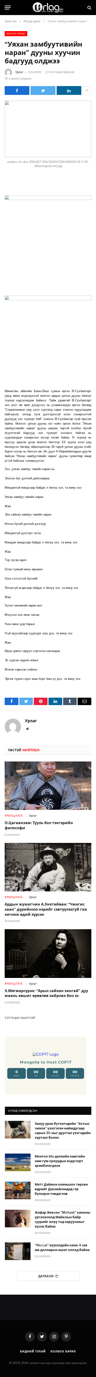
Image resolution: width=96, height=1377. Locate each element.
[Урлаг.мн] (48, 7)
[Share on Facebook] (17, 90)
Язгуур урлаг (16, 33)
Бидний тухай (33, 1351)
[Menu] (8, 7)
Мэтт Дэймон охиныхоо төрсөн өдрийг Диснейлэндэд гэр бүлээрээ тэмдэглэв (61, 1189)
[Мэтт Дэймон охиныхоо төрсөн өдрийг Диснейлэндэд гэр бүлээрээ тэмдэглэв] (18, 1190)
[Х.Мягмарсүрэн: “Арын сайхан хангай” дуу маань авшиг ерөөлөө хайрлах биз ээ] (48, 953)
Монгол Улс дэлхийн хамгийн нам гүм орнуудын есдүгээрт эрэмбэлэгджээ (60, 1160)
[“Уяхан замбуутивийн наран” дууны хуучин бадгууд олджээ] (48, 129)
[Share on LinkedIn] (69, 90)
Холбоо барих (63, 1351)
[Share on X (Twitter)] (43, 90)
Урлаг (19, 72)
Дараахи (46, 1276)
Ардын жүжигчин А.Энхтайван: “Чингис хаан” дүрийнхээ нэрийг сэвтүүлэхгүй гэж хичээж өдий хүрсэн (46, 909)
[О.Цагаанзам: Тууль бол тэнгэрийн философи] (48, 785)
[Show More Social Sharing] (86, 90)
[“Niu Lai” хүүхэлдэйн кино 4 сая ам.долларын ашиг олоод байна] (18, 1251)
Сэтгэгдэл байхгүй (62, 72)
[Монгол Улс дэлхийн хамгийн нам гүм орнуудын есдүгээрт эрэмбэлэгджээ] (18, 1162)
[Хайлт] (88, 7)
